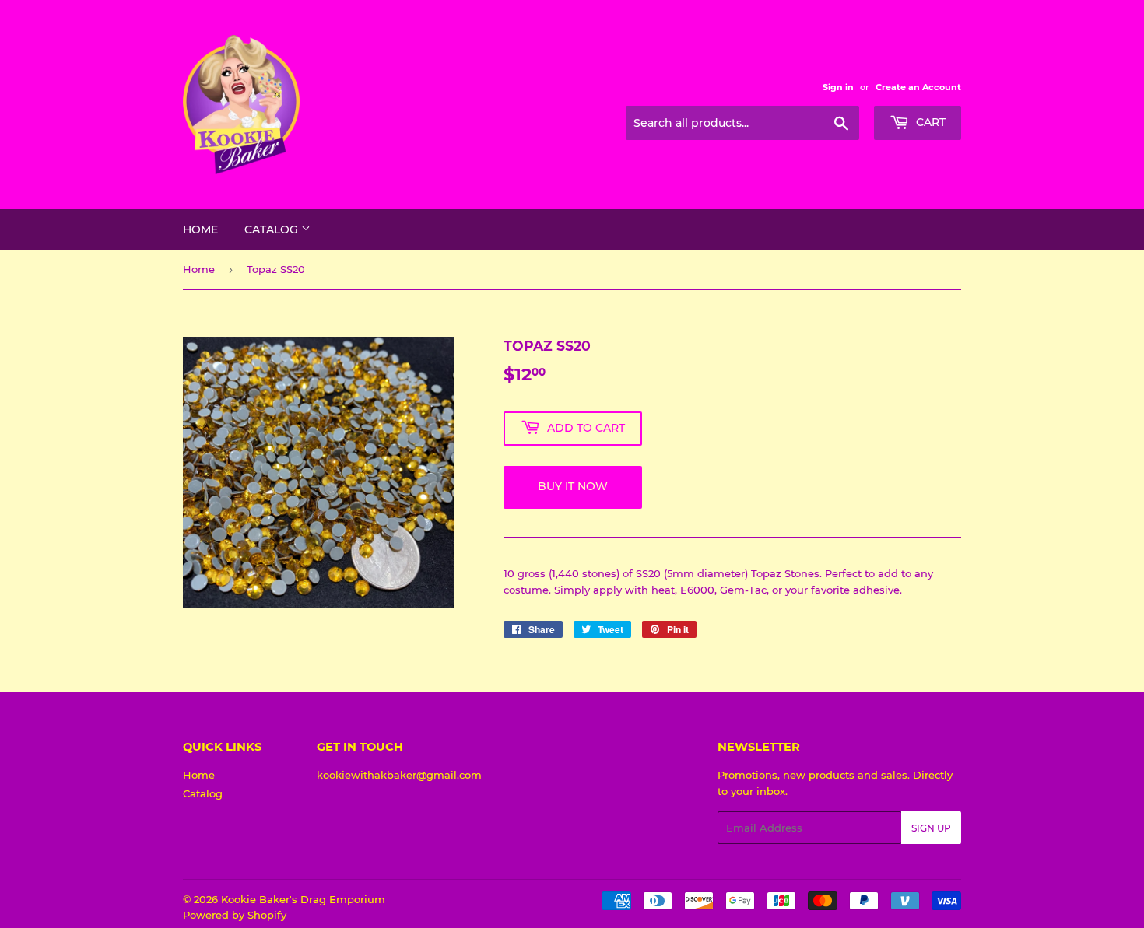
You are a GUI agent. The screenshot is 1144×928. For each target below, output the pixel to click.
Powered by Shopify (234, 915)
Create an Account (918, 87)
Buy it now (573, 486)
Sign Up (931, 828)
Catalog (272, 229)
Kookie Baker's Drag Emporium (303, 899)
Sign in (838, 87)
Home (200, 229)
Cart (929, 122)
